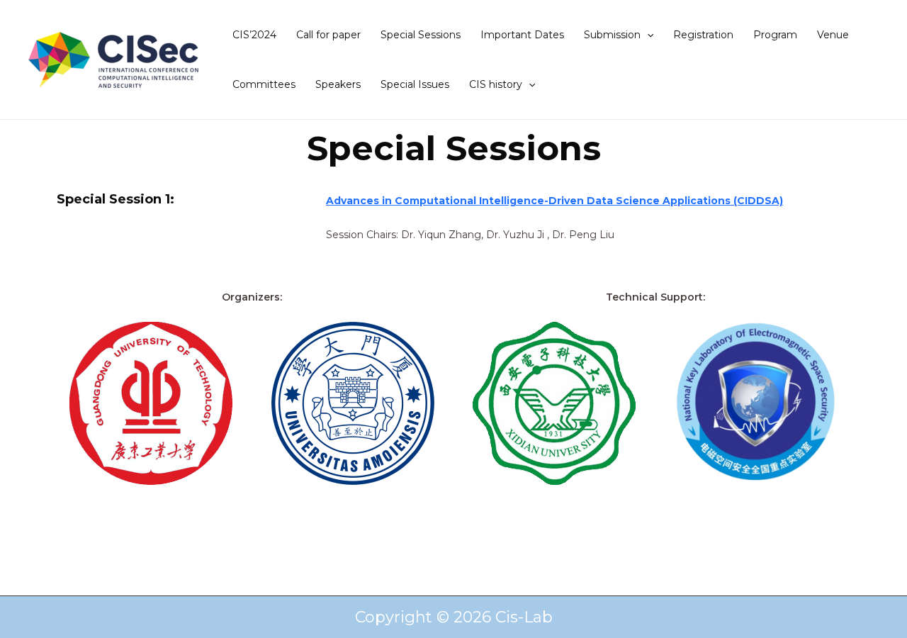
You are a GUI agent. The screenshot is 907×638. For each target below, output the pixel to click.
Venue (833, 34)
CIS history (495, 84)
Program (775, 34)
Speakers (338, 84)
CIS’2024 (254, 34)
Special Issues (415, 84)
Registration (703, 34)
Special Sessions (421, 34)
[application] (647, 35)
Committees (263, 84)
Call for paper (328, 34)
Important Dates (522, 34)
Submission (612, 34)
